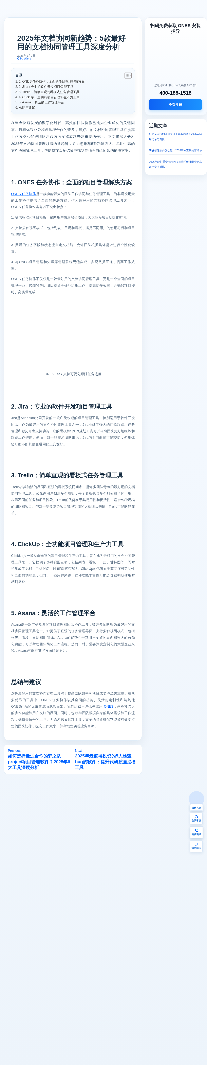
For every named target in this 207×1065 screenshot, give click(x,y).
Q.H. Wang (24, 58)
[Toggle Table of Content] (126, 75)
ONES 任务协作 (23, 194)
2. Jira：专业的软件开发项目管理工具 (46, 86)
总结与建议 (27, 107)
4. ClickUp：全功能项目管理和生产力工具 (49, 97)
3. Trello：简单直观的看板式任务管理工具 (49, 92)
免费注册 (175, 105)
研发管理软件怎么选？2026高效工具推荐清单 (175, 150)
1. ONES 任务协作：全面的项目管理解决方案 (52, 81)
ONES (109, 706)
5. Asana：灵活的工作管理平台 (41, 102)
